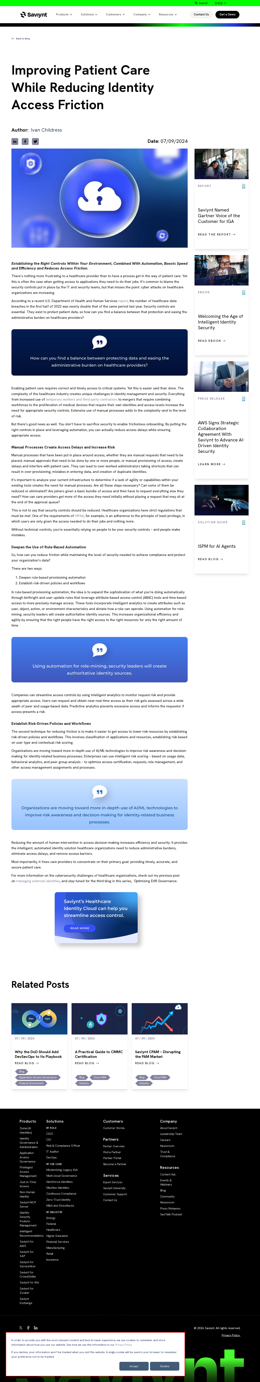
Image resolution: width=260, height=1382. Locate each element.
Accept (134, 1366)
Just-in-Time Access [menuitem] (28, 1184)
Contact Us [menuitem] (110, 1200)
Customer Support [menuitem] (115, 1194)
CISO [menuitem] (49, 1134)
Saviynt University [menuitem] (114, 1188)
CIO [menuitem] (48, 1140)
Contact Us (201, 14)
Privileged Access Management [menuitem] (28, 1171)
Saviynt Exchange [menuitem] (26, 1301)
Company (140, 14)
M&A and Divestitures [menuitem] (60, 1206)
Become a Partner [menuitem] (115, 1164)
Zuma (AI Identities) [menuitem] (26, 1130)
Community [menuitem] (167, 1196)
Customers (113, 14)
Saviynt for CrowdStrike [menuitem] (28, 1274)
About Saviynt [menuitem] (168, 1128)
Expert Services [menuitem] (112, 1182)
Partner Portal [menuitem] (112, 1158)
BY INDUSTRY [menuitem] (54, 1212)
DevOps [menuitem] (51, 1157)
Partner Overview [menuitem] (114, 1146)
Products (62, 14)
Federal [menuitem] (51, 1224)
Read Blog (209, 559)
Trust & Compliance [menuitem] (167, 1154)
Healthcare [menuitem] (53, 1230)
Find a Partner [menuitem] (112, 1152)
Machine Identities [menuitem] (57, 1188)
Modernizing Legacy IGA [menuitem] (62, 1170)
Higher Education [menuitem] (57, 1236)
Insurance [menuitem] (52, 1260)
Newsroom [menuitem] (167, 1146)
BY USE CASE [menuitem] (54, 1164)
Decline (164, 1366)
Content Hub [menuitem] (168, 1174)
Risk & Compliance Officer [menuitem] (63, 1146)
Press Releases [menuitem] (170, 1208)
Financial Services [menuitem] (57, 1242)
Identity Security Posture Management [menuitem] (28, 1219)
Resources (166, 14)
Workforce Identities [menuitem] (59, 1182)
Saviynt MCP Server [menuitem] (28, 1204)
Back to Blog (23, 38)
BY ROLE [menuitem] (51, 1128)
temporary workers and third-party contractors (81, 399)
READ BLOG (24, 1063)
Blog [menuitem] (163, 1190)
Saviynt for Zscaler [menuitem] (27, 1291)
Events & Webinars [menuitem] (166, 1182)
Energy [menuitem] (51, 1218)
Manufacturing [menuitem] (55, 1248)
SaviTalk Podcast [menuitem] (171, 1214)
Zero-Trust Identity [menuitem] (58, 1200)
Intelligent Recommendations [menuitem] (29, 1233)
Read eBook (210, 341)
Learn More (210, 464)
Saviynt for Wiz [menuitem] (29, 1282)
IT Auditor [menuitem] (52, 1152)
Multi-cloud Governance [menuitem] (61, 1176)
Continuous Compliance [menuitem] (61, 1194)
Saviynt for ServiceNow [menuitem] (27, 1264)
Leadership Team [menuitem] (171, 1134)
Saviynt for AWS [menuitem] (27, 1244)
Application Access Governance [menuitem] (27, 1157)
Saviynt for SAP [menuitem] (27, 1254)
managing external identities (38, 881)
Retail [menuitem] (49, 1254)
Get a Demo (227, 14)
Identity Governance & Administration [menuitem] (29, 1142)
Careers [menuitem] (165, 1140)
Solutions (87, 14)
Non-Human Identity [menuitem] (27, 1194)
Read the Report (215, 234)
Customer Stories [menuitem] (114, 1128)
